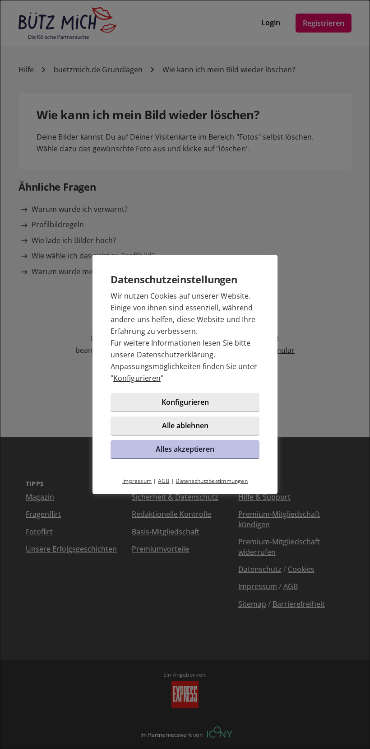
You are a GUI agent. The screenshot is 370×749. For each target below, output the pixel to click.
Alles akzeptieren (185, 449)
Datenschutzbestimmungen (212, 481)
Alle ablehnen (185, 426)
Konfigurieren (137, 378)
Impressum (137, 481)
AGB (164, 481)
